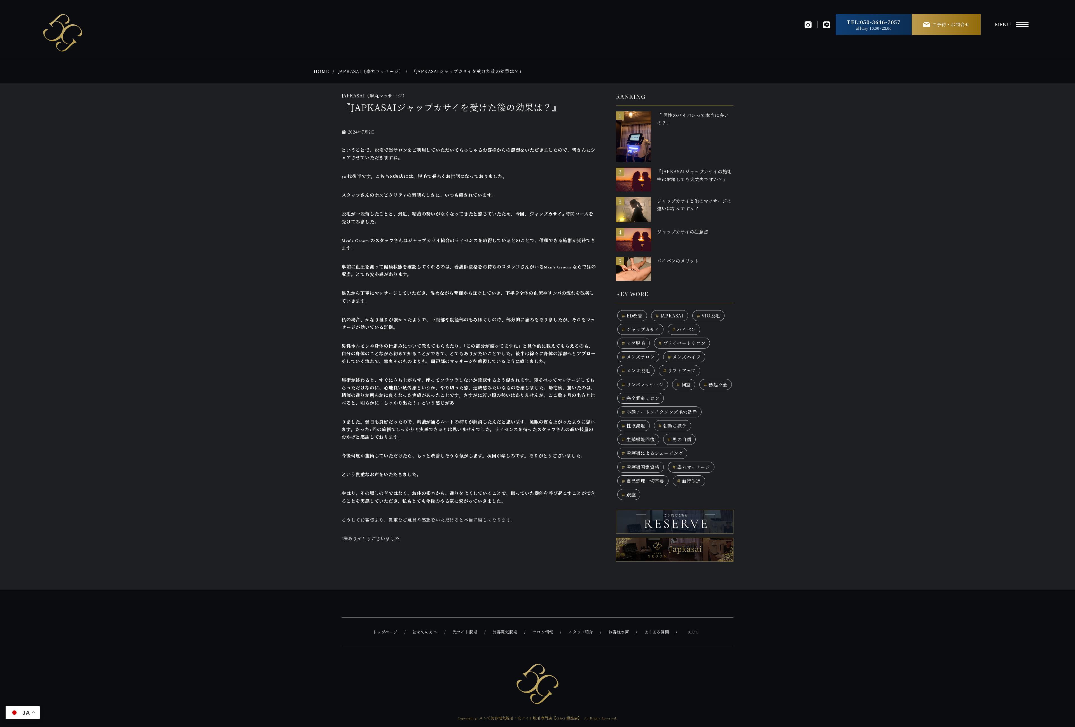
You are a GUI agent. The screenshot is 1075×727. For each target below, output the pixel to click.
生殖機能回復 (638, 439)
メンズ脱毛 (636, 370)
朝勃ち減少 (672, 425)
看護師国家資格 (640, 467)
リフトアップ (679, 370)
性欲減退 (633, 425)
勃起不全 (715, 384)
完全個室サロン (640, 398)
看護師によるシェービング (652, 453)
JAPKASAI (670, 315)
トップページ (385, 632)
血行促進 (689, 481)
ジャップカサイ (640, 329)
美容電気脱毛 (504, 632)
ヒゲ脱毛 (633, 343)
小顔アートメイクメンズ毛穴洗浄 (659, 412)
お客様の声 (618, 632)
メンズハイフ (684, 357)
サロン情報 (542, 632)
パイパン (684, 329)
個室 (684, 384)
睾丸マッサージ (691, 467)
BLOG (693, 632)
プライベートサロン (681, 343)
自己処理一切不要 (643, 481)
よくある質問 (656, 632)
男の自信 (679, 439)
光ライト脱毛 (465, 632)
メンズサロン (638, 357)
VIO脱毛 (708, 315)
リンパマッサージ (642, 384)
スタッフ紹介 (580, 632)
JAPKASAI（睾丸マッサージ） (371, 71)
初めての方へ (425, 632)
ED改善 (632, 315)
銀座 (629, 494)
